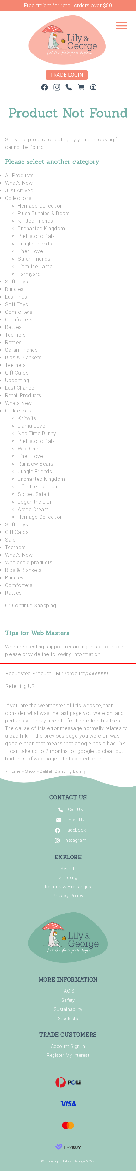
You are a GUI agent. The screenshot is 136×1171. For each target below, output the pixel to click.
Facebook (75, 830)
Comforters (18, 312)
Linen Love (30, 251)
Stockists (68, 1018)
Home (14, 771)
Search (68, 868)
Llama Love (31, 426)
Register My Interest (68, 1055)
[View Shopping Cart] (81, 89)
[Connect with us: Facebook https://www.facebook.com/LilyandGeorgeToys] (44, 89)
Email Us (75, 819)
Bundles (14, 289)
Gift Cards (16, 373)
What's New (19, 183)
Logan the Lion (35, 502)
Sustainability (68, 1009)
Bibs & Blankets (23, 358)
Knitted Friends (35, 221)
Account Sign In (68, 1046)
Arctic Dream (33, 509)
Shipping (68, 877)
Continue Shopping (34, 606)
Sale (10, 540)
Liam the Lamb (35, 266)
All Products (19, 175)
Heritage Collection (40, 206)
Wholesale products (28, 563)
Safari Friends (34, 259)
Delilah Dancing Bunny (63, 771)
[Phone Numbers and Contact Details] (69, 89)
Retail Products (23, 396)
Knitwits (27, 418)
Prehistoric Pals (36, 236)
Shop (30, 771)
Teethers (15, 335)
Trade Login (66, 75)
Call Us (75, 809)
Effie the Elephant (38, 487)
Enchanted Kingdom (41, 229)
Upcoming (17, 380)
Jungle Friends (35, 244)
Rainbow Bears (35, 464)
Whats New (18, 403)
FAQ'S (68, 991)
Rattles (13, 327)
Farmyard (29, 274)
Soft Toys (16, 282)
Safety (68, 1000)
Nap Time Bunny (37, 434)
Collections (18, 198)
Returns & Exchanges (68, 886)
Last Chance (19, 388)
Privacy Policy (68, 896)
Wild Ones (29, 449)
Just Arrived (19, 191)
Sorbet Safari (33, 494)
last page (71, 713)
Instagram (76, 840)
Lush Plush (17, 297)
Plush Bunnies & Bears (44, 213)
